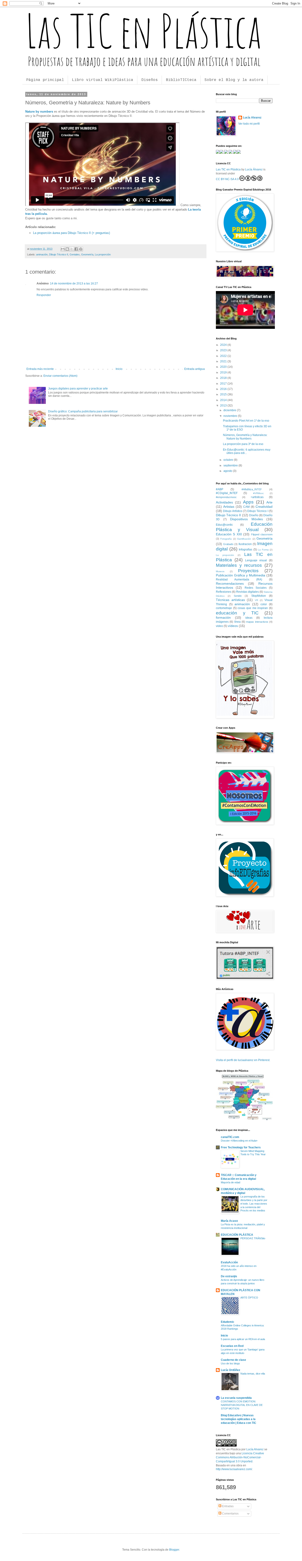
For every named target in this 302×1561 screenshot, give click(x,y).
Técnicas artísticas (230, 600)
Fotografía (226, 538)
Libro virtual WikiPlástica (102, 80)
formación (223, 617)
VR (256, 600)
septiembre (231, 465)
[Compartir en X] (71, 249)
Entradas (227, 1506)
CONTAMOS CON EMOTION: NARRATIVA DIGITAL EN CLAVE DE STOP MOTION (242, 1405)
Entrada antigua (194, 369)
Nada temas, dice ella (252, 1373)
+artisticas (257, 497)
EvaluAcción (229, 1262)
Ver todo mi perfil (249, 123)
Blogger (174, 1549)
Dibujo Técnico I (257, 511)
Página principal (45, 80)
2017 (223, 383)
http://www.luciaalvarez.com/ (234, 1469)
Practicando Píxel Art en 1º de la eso (246, 420)
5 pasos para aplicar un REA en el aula (243, 1339)
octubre (228, 459)
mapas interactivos (257, 621)
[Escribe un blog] (67, 249)
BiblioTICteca (181, 80)
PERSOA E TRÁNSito (252, 1238)
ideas (248, 617)
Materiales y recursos (239, 565)
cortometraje (224, 608)
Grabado (228, 544)
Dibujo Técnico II (58, 254)
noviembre (230, 416)
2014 (223, 400)
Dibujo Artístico (232, 511)
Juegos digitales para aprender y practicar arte (78, 388)
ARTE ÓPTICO (249, 1297)
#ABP (219, 489)
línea (237, 621)
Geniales (75, 254)
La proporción (103, 254)
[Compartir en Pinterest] (80, 249)
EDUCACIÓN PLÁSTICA (237, 1234)
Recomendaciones (230, 583)
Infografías (245, 549)
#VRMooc (258, 493)
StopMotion (258, 595)
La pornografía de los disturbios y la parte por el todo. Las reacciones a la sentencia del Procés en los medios (253, 1203)
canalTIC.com (230, 1137)
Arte (269, 502)
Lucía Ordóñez (230, 1370)
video (219, 626)
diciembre (230, 410)
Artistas (228, 506)
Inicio (119, 369)
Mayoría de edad (230, 1182)
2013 (223, 405)
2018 (223, 378)
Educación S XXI (229, 534)
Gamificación (244, 538)
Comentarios (230, 1513)
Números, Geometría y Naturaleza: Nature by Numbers (245, 436)
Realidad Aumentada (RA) (239, 579)
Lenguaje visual (256, 560)
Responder (44, 295)
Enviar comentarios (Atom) (60, 375)
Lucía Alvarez (252, 117)
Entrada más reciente (40, 369)
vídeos (233, 626)
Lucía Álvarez (254, 169)
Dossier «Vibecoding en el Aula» (239, 1140)
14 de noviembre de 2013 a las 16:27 (74, 283)
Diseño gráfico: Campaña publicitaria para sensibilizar (83, 411)
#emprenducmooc (226, 497)
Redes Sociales (256, 587)
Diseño (253, 515)
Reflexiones (223, 591)
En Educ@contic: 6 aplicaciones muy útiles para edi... (246, 451)
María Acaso (229, 1221)
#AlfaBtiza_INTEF (252, 489)
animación (42, 254)
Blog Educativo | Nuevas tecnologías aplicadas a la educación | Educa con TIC (238, 1419)
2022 (223, 356)
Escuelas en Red (232, 1346)
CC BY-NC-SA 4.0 (227, 179)
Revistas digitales (247, 591)
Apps (248, 501)
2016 (223, 389)
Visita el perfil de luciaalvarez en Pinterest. (243, 1060)
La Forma (263, 549)
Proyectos (248, 570)
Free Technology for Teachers (241, 1147)
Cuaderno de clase (233, 1360)
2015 (223, 394)
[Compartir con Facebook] (76, 249)
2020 (223, 366)
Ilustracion (245, 544)
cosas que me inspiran (253, 608)
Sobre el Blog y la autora (234, 80)
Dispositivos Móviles (246, 519)
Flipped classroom (262, 534)
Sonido (238, 595)
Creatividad (264, 506)
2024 (223, 345)
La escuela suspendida (236, 1398)
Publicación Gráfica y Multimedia (240, 575)
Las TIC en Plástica (228, 169)
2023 (223, 350)
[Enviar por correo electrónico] (62, 249)
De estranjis (229, 1276)
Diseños (149, 80)
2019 (223, 372)
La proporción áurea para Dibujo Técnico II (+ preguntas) (71, 233)
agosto (228, 471)
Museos (220, 571)
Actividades (224, 502)
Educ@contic (224, 524)
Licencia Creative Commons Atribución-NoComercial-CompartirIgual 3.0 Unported (240, 1457)
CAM (246, 506)
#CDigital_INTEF (227, 493)
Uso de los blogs (230, 1363)
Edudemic (227, 1322)
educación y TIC (237, 612)
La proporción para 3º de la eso (243, 444)
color (263, 604)
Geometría (87, 254)
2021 (223, 361)
